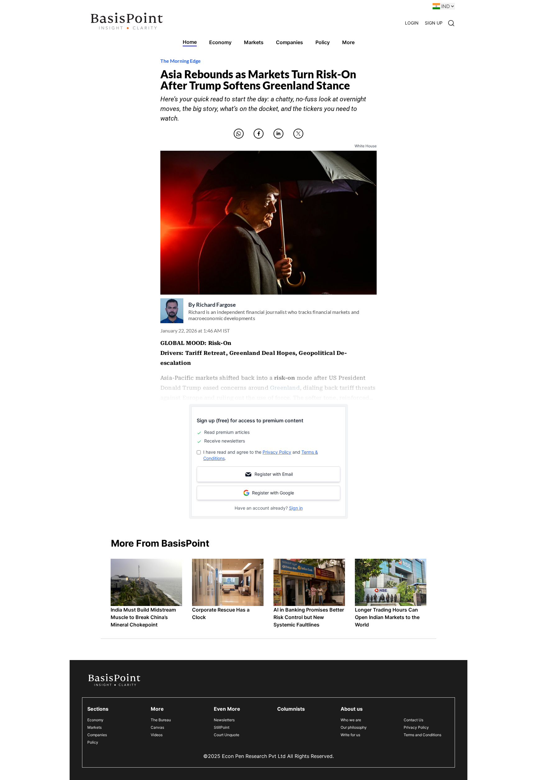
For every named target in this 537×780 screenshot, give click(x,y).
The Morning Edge (180, 61)
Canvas (157, 727)
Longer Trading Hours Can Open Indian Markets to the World (387, 617)
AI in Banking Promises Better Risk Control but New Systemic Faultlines (308, 617)
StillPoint (221, 727)
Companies (97, 734)
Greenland (285, 388)
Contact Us (413, 720)
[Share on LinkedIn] (278, 134)
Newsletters (224, 720)
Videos (157, 734)
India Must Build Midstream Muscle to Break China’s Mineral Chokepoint (143, 617)
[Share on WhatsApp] (239, 134)
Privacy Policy (277, 452)
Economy (95, 720)
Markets (94, 727)
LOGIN (412, 22)
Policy (92, 742)
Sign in (296, 508)
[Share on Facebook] (259, 134)
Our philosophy (354, 727)
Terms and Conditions (422, 734)
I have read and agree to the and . (260, 455)
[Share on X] (298, 134)
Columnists (291, 709)
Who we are (351, 720)
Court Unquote (226, 734)
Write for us (350, 734)
